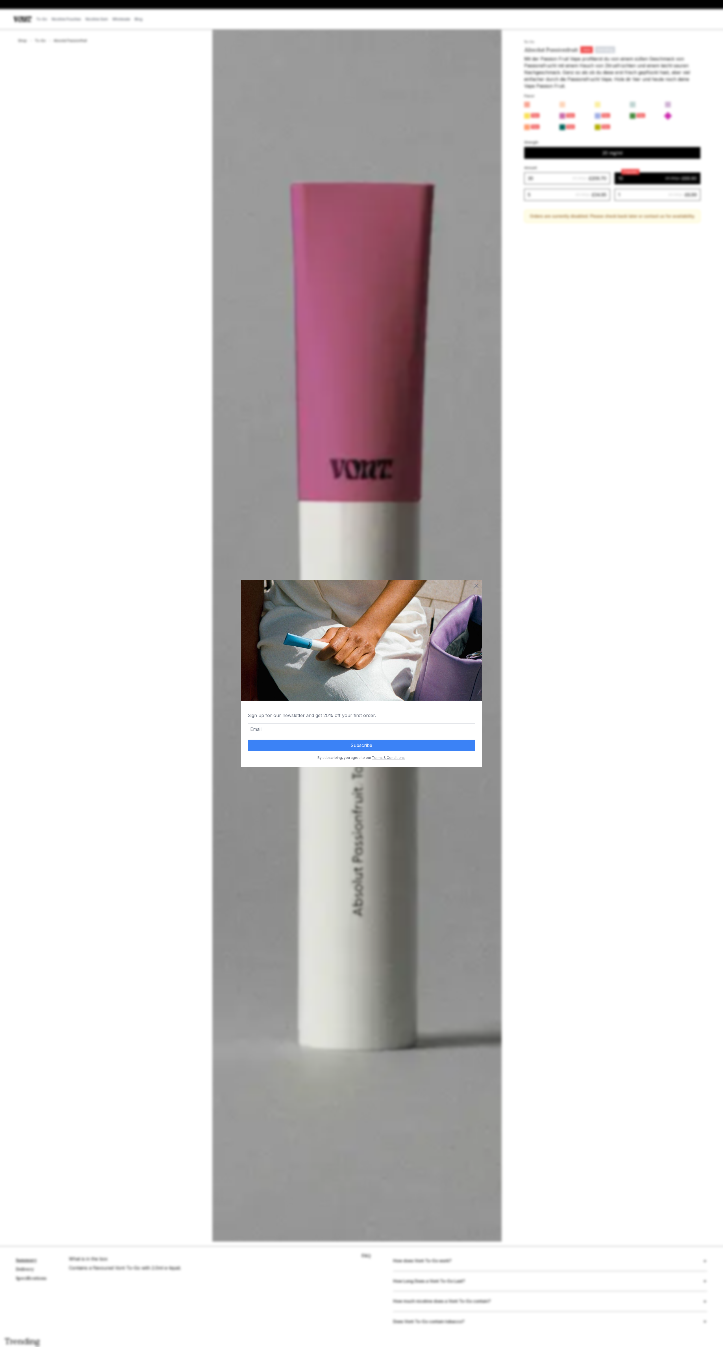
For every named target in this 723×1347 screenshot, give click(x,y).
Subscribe (361, 745)
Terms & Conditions (388, 757)
